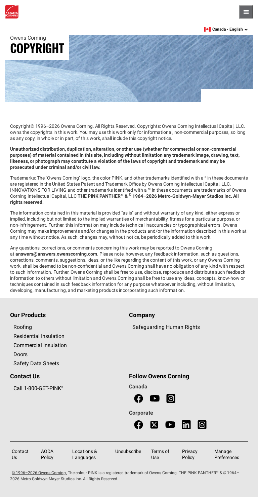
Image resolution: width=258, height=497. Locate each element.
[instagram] (171, 399)
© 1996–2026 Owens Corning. (39, 472)
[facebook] (138, 399)
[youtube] (154, 399)
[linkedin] (186, 425)
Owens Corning (11, 11)
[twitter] (154, 425)
